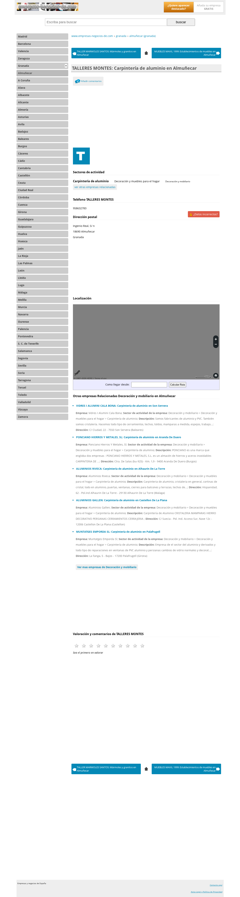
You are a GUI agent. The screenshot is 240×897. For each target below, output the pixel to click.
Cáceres (23, 153)
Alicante (23, 102)
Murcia (22, 307)
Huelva (22, 234)
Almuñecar (25, 73)
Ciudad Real (25, 190)
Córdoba (23, 197)
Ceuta (22, 182)
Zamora (23, 416)
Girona (22, 212)
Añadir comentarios (91, 81)
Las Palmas (25, 263)
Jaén (21, 248)
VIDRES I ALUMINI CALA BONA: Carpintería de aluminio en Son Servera (122, 405)
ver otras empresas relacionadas (95, 187)
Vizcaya (23, 409)
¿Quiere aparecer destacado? (179, 7)
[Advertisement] (146, 115)
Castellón (24, 175)
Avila (21, 124)
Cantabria (24, 168)
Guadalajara (25, 219)
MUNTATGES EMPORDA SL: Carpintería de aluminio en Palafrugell (118, 531)
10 (142, 645)
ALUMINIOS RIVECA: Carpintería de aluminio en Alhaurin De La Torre (120, 468)
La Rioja (23, 256)
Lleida (22, 278)
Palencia (23, 329)
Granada (42, 66)
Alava (21, 87)
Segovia (23, 358)
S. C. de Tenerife (28, 343)
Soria (21, 373)
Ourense (23, 321)
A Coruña (24, 80)
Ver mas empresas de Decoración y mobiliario (106, 567)
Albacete (23, 95)
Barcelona (24, 44)
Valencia (23, 51)
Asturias (23, 117)
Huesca (22, 241)
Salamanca (25, 351)
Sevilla (22, 365)
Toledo (22, 395)
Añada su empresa (208, 7)
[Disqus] (146, 708)
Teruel (22, 387)
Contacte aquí (216, 885)
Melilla (22, 300)
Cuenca (22, 204)
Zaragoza (24, 58)
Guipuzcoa (25, 226)
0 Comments (77, 82)
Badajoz (23, 131)
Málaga (22, 292)
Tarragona (24, 380)
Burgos (22, 146)
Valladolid (24, 402)
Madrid (22, 36)
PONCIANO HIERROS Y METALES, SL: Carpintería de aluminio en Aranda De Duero (128, 437)
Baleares (23, 139)
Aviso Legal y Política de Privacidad (206, 891)
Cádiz (21, 161)
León (21, 270)
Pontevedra (25, 336)
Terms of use (100, 378)
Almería (23, 109)
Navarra (23, 314)
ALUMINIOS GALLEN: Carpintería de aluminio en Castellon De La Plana (121, 500)
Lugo (21, 285)
